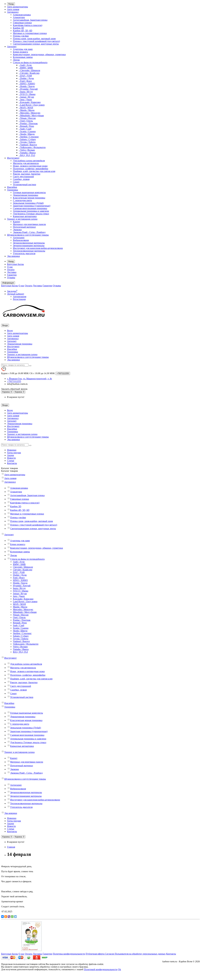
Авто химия (13, 9)
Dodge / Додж (20, 575)
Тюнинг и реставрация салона (22, 219)
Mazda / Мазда (20, 607)
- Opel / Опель (26, 121)
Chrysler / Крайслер (22, 569)
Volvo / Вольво (20, 646)
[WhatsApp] (12, 916)
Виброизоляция (21, 240)
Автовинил (13, 12)
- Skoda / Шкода (27, 134)
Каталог (9, 471)
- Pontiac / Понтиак (28, 123)
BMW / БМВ (19, 564)
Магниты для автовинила (26, 163)
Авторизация (19, 296)
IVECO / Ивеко (20, 591)
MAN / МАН (19, 604)
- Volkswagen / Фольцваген (32, 147)
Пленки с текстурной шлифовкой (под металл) (36, 41)
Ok (119, 969)
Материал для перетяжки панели (29, 224)
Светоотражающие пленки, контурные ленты (36, 44)
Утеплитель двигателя (24, 253)
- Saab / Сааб (25, 129)
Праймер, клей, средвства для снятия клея (34, 171)
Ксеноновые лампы (23, 57)
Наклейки (12, 187)
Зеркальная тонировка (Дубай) (28, 203)
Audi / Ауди (19, 561)
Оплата (10, 269)
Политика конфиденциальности (69, 954)
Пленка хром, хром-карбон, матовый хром (34, 38)
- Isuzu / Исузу (26, 91)
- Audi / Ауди (25, 65)
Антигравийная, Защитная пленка (30, 20)
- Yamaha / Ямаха (27, 152)
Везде (10, 330)
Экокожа (17, 229)
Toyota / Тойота (20, 638)
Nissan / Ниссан (21, 615)
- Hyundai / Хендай (28, 89)
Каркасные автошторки (25, 216)
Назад (11, 4)
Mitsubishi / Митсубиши (25, 612)
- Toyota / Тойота (27, 142)
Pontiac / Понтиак (21, 620)
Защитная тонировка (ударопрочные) (31, 205)
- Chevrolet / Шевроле (29, 70)
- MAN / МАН (26, 107)
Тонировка (12, 190)
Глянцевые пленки (22, 22)
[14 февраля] (31, 951)
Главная (11, 847)
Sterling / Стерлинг (22, 633)
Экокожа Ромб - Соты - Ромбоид (29, 232)
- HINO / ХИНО (27, 83)
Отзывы (11, 277)
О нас (10, 267)
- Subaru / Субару (27, 139)
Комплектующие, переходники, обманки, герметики (39, 54)
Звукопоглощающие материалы (28, 245)
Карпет (16, 221)
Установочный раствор (24, 184)
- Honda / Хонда (27, 86)
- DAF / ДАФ (25, 75)
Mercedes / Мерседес (23, 609)
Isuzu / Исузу (19, 588)
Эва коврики (13, 256)
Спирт (16, 182)
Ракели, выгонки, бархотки (26, 174)
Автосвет (11, 46)
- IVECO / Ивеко (27, 94)
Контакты (12, 463)
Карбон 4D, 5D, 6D (22, 30)
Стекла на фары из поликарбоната (30, 62)
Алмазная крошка (22, 14)
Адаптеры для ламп (23, 49)
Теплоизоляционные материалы (29, 251)
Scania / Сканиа (20, 628)
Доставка (11, 272)
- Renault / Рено (26, 126)
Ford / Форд (19, 577)
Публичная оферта (95, 954)
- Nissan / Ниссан (27, 118)
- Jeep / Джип (25, 99)
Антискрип (18, 237)
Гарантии (12, 275)
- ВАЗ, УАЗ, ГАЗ (27, 155)
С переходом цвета (22, 200)
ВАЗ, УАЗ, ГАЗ (20, 652)
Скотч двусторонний (23, 176)
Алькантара (19, 17)
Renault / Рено (20, 622)
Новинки (11, 450)
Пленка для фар (21, 36)
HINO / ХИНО (20, 580)
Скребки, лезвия (21, 179)
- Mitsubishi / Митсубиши (31, 115)
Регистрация (19, 299)
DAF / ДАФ (19, 572)
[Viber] (9, 916)
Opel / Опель (19, 617)
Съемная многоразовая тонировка (30, 208)
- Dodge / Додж (26, 78)
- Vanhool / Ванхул (28, 144)
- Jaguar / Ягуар (26, 97)
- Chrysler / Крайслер (29, 73)
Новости (11, 458)
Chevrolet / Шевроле (23, 567)
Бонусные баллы (15, 264)
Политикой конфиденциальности (100, 969)
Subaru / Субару (21, 636)
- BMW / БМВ (26, 67)
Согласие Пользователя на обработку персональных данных (135, 954)
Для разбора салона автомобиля (29, 160)
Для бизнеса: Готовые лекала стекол (31, 213)
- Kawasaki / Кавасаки (30, 102)
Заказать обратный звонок (14, 389)
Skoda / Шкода (20, 630)
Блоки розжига (20, 52)
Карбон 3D (18, 28)
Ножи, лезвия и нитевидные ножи (30, 166)
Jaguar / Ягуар (20, 593)
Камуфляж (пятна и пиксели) (27, 25)
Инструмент (13, 158)
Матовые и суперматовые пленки (30, 33)
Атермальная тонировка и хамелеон (31, 211)
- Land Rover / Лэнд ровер (32, 105)
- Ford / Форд (25, 81)
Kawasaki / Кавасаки (23, 599)
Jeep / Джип (19, 596)
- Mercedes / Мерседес (29, 113)
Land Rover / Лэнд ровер (25, 601)
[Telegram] (15, 916)
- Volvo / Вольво (27, 150)
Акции (10, 455)
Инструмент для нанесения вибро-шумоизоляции (38, 248)
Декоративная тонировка (25, 195)
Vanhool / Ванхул (21, 641)
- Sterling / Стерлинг (29, 136)
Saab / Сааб (18, 625)
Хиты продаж (14, 452)
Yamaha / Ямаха (21, 649)
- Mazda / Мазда (26, 110)
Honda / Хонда (20, 583)
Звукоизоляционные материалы (29, 243)
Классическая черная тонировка (29, 197)
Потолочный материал (24, 227)
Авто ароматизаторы (17, 6)
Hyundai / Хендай (21, 585)
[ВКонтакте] (2, 916)
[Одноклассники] (5, 916)
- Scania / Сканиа (27, 131)
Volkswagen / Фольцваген (25, 644)
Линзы (16, 60)
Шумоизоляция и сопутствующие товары (28, 235)
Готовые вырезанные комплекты (29, 192)
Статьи (10, 460)
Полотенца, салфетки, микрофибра (30, 168)
